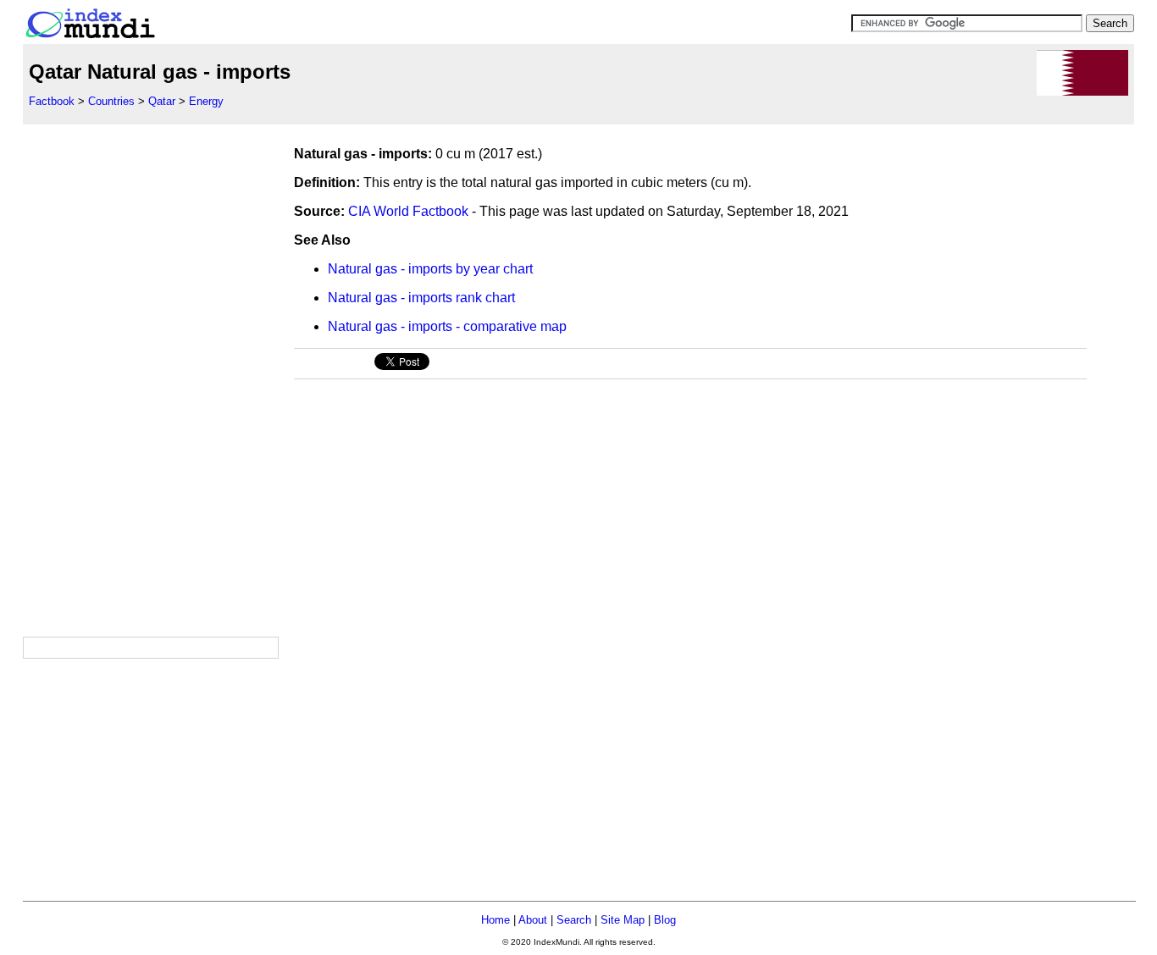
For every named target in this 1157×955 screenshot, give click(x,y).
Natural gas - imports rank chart (421, 297)
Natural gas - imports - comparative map (447, 326)
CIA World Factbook (408, 211)
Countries (111, 101)
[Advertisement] (150, 378)
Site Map (623, 920)
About (532, 920)
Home (495, 920)
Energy (206, 101)
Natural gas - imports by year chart (430, 269)
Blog (665, 920)
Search (573, 920)
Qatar (161, 101)
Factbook (52, 101)
